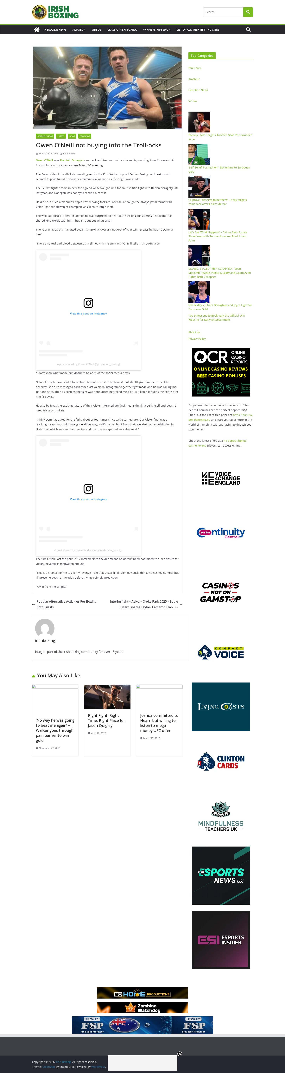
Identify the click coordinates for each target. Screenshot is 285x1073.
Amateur (79, 29)
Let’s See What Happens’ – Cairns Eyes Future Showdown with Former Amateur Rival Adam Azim (217, 236)
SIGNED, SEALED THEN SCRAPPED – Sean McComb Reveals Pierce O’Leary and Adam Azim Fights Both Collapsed (219, 273)
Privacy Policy (197, 338)
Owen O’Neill (44, 160)
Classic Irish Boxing (122, 29)
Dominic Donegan (72, 160)
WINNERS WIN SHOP (156, 29)
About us (194, 332)
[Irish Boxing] (36, 29)
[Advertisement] (142, 1063)
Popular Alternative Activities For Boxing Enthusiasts (66, 604)
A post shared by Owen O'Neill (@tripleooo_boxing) (88, 364)
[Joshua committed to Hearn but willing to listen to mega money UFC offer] (159, 687)
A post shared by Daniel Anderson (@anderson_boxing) (88, 550)
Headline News (55, 29)
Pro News (85, 136)
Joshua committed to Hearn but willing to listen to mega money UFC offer (159, 723)
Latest (61, 136)
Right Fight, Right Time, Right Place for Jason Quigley (106, 720)
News (72, 136)
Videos (96, 29)
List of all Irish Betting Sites (197, 29)
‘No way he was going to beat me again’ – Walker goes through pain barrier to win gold (55, 730)
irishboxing (69, 153)
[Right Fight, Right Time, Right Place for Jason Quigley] (107, 687)
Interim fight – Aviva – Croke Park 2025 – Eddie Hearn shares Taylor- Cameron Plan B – (144, 604)
